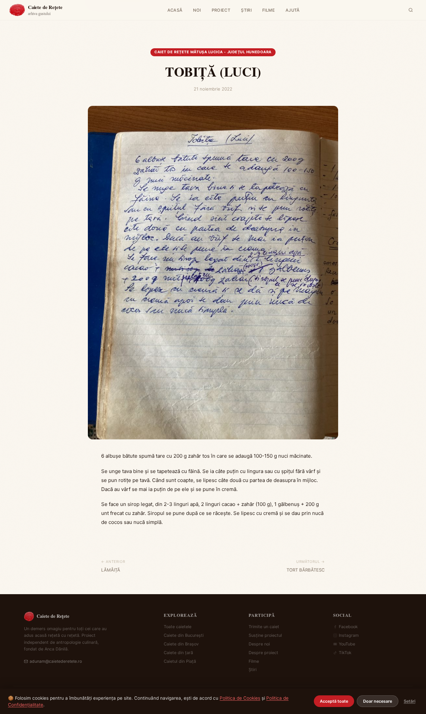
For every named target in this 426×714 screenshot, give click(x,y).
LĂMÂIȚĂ (110, 570)
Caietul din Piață (180, 661)
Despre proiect (263, 652)
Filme (254, 661)
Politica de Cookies (240, 698)
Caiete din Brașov (181, 643)
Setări (409, 701)
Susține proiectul (265, 635)
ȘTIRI (246, 10)
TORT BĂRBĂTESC (306, 570)
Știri (253, 669)
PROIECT (221, 10)
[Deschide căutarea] (411, 10)
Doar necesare (377, 701)
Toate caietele (177, 626)
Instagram (349, 635)
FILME (268, 10)
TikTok (345, 652)
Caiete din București (184, 635)
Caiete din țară (178, 652)
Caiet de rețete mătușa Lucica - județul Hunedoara (213, 52)
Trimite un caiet (264, 626)
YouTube (347, 643)
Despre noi (259, 643)
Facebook (348, 626)
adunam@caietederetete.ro (56, 661)
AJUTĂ (293, 10)
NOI (197, 10)
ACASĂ (175, 10)
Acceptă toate (334, 701)
